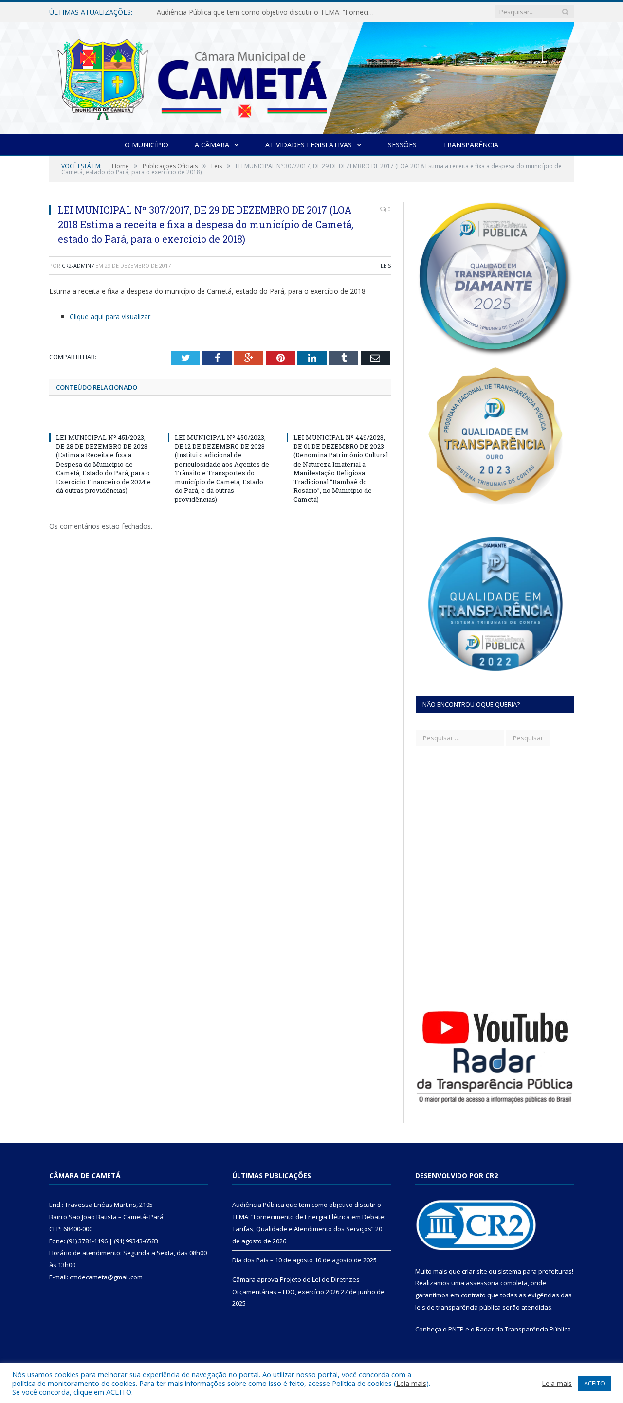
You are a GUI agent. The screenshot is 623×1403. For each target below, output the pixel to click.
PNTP (456, 1329)
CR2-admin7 (78, 265)
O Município (146, 144)
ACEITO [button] (594, 1383)
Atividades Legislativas (308, 144)
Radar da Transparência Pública (523, 1329)
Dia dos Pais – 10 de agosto (201, 12)
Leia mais (411, 1383)
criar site (474, 1271)
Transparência (470, 144)
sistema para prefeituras (535, 1271)
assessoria (482, 1282)
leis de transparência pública (458, 1307)
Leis (386, 265)
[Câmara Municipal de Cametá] (311, 76)
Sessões (402, 144)
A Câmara (212, 144)
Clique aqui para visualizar (110, 316)
